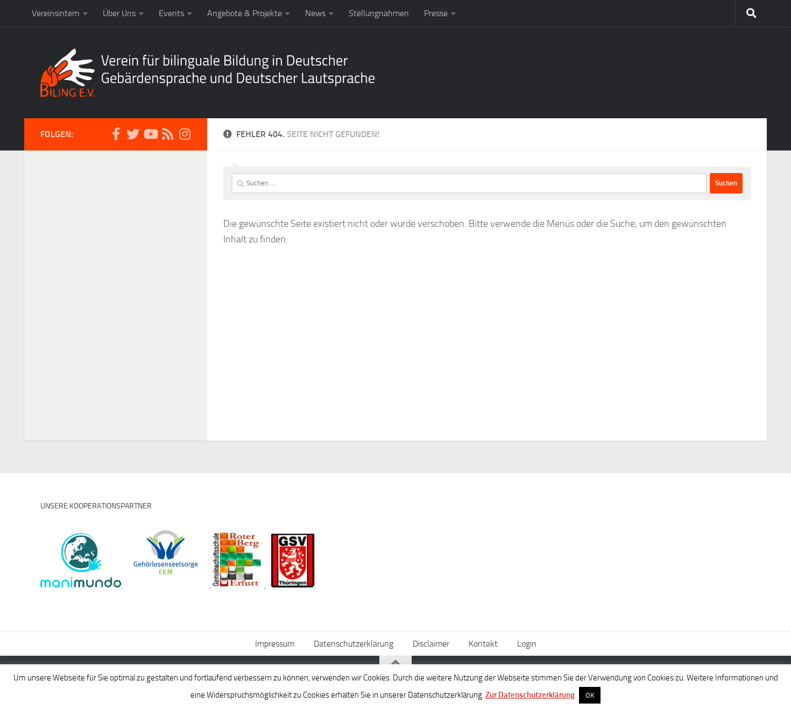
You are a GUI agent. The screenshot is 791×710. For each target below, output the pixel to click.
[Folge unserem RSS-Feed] (167, 133)
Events (171, 13)
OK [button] (589, 695)
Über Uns (119, 13)
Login (526, 644)
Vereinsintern (56, 13)
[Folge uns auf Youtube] (150, 133)
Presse (436, 13)
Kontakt (483, 644)
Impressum (274, 644)
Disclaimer (431, 644)
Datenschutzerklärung (353, 644)
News (315, 13)
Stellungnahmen (379, 13)
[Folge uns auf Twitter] (132, 133)
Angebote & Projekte (244, 13)
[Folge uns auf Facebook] (115, 133)
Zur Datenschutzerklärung (530, 695)
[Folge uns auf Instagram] (184, 133)
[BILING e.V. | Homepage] (207, 72)
